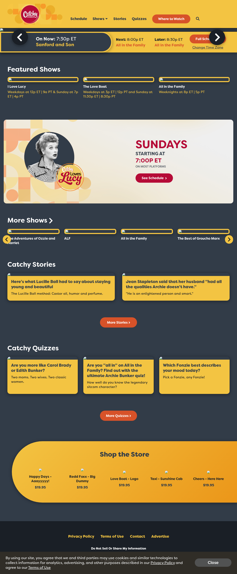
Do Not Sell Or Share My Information (118, 548)
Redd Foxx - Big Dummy (82, 478)
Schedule (78, 18)
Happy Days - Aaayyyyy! (40, 478)
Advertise (160, 536)
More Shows (28, 220)
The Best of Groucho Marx (199, 238)
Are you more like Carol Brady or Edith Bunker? (41, 368)
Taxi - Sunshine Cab (166, 479)
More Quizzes (117, 416)
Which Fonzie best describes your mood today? (192, 368)
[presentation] (20, 37)
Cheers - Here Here (208, 479)
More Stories (117, 322)
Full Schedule (206, 39)
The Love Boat (95, 86)
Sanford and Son (55, 45)
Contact (137, 536)
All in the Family (130, 45)
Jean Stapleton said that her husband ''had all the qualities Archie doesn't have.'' (174, 284)
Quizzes (139, 18)
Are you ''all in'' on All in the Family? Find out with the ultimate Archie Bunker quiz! (116, 370)
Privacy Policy (81, 536)
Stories (119, 18)
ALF (67, 238)
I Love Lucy (17, 86)
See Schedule (153, 178)
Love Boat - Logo (124, 479)
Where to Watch (171, 19)
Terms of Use (112, 536)
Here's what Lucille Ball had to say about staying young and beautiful (61, 284)
